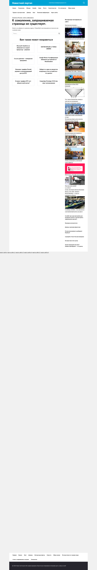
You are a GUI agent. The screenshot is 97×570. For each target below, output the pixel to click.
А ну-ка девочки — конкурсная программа (23, 59)
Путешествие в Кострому (71, 240)
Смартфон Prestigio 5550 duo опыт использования (49, 82)
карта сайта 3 (20, 252)
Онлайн (34, 8)
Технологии (21, 8)
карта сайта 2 (11, 252)
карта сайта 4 (28, 252)
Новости (49, 555)
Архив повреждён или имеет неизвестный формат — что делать (74, 245)
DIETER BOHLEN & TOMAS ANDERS (48, 48)
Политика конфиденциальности (57, 2)
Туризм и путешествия (19, 12)
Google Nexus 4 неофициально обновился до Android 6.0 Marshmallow (48, 59)
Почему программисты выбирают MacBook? (73, 231)
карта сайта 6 (45, 252)
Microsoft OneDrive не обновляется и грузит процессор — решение (23, 48)
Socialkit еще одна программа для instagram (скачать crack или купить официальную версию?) (74, 217)
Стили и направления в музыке (21, 559)
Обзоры (28, 8)
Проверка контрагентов (71, 223)
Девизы (29, 12)
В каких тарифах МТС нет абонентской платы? (23, 82)
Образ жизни (71, 8)
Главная (14, 555)
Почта (44, 8)
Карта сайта (54, 12)
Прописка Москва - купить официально (23, 17)
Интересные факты (40, 555)
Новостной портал (22, 3)
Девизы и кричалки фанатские (72, 227)
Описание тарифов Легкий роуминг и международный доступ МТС (23, 71)
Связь (39, 8)
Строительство (52, 8)
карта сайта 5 (36, 252)
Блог (34, 12)
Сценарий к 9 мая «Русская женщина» (74, 236)
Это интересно (62, 8)
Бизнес (14, 8)
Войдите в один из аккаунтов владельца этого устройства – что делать (48, 71)
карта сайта (3, 252)
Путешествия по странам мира (70, 555)
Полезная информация (43, 12)
